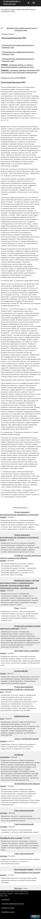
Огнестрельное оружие (23, 869)
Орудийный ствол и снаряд (11, 838)
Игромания (6, 899)
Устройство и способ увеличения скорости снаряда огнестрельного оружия (20, 558)
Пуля (16, 608)
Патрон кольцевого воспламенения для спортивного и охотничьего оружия (19, 514)
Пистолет (18, 888)
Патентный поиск (9, 4)
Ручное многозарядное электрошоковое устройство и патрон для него (17, 689)
